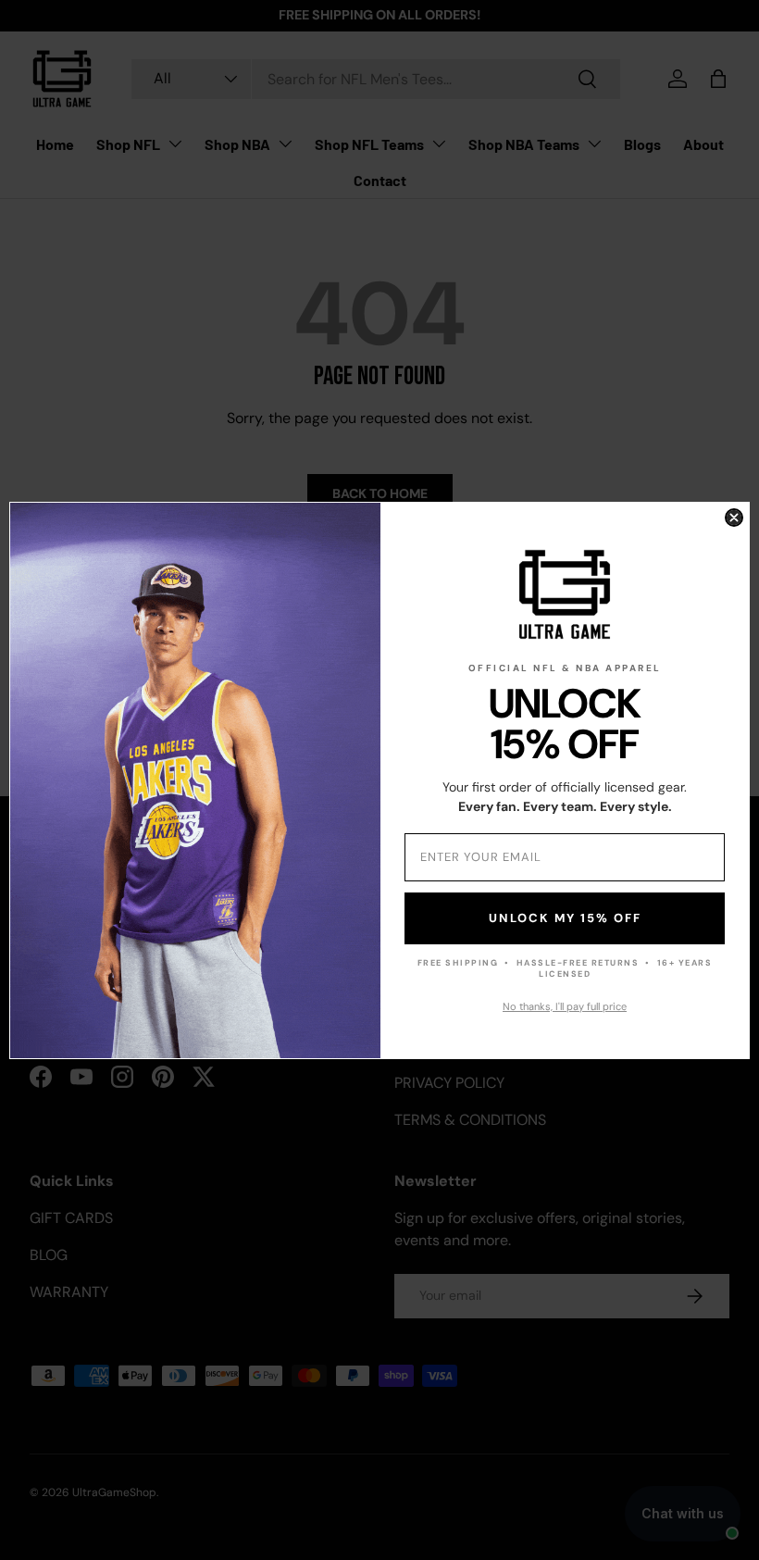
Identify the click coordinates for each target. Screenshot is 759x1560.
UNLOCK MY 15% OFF (565, 918)
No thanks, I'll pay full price (565, 1006)
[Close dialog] (734, 517)
